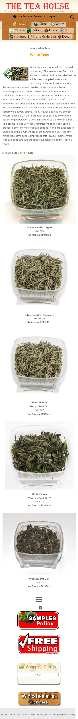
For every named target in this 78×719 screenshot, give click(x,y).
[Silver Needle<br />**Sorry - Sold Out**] (39, 364)
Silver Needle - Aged (39, 227)
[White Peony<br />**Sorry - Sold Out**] (39, 455)
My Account (25, 16)
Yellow (17, 30)
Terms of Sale (28, 714)
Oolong (34, 30)
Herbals (49, 37)
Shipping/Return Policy (64, 714)
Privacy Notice (44, 714)
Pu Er (66, 30)
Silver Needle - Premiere (39, 314)
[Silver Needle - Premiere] (39, 276)
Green (40, 24)
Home (19, 24)
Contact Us (40, 16)
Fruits (34, 37)
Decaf (66, 37)
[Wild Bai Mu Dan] (39, 544)
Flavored (18, 37)
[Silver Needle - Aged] (39, 189)
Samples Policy (38, 620)
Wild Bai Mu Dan (39, 578)
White (58, 24)
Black (51, 30)
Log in (51, 16)
